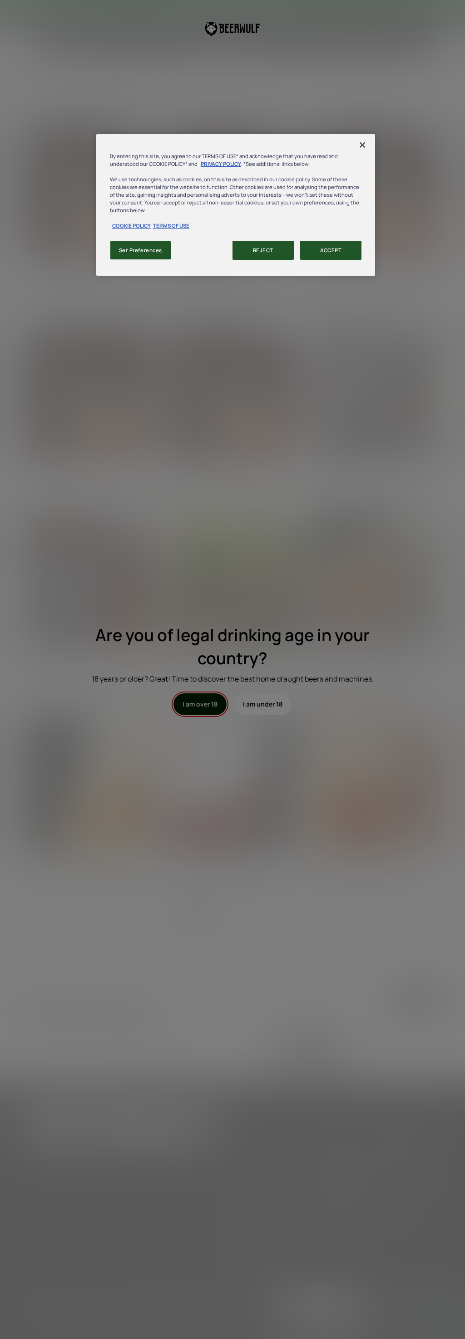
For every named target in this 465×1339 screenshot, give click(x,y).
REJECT (263, 250)
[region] (235, 205)
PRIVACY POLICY (221, 163)
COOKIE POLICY (131, 225)
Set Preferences (141, 250)
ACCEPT (330, 250)
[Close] (362, 145)
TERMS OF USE (171, 225)
